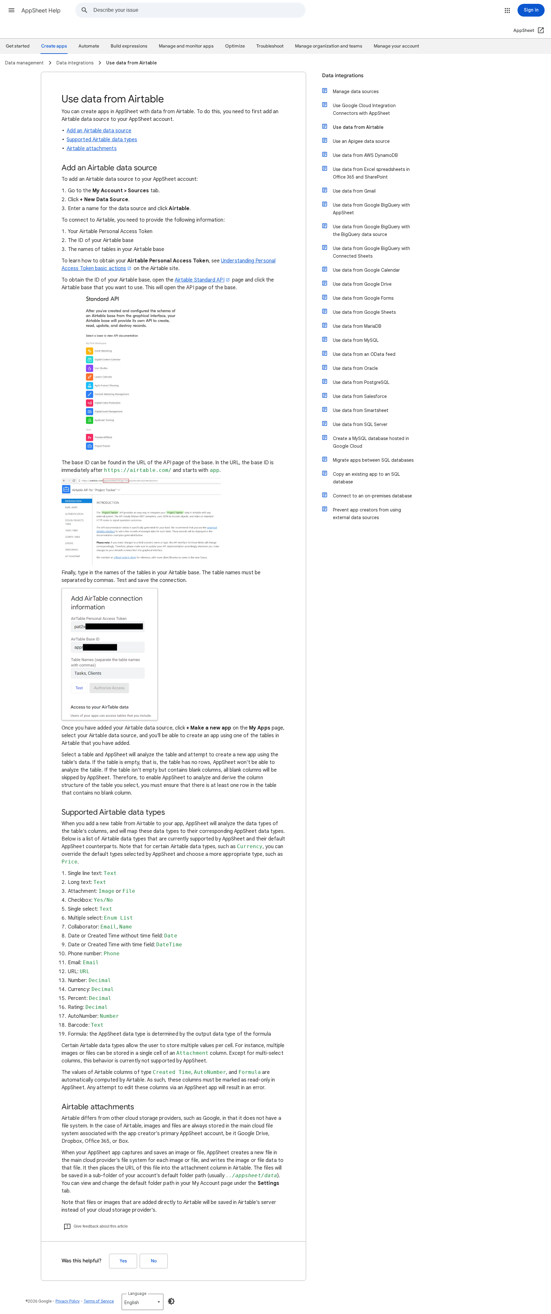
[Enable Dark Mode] (171, 1301)
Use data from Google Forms (363, 298)
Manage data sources (355, 91)
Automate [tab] (88, 46)
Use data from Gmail (354, 191)
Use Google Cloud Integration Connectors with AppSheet (364, 109)
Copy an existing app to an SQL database (366, 478)
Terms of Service (99, 1301)
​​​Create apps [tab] (54, 46)
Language (137, 1293)
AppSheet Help (41, 10)
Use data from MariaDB (357, 326)
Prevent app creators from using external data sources (367, 513)
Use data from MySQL (355, 340)
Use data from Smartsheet (360, 410)
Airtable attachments (92, 148)
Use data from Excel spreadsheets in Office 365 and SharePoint (371, 173)
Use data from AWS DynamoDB (365, 155)
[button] (11, 10)
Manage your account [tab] (396, 46)
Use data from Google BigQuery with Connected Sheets (371, 252)
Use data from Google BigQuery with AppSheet (371, 209)
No (154, 1261)
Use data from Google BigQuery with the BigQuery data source (371, 230)
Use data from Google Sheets (364, 312)
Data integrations (343, 75)
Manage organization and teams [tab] (328, 46)
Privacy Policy (67, 1301)
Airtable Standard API (199, 280)
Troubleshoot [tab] (269, 46)
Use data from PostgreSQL (361, 382)
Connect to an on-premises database (372, 496)
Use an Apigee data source (361, 141)
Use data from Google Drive (362, 284)
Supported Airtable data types (102, 139)
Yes (123, 1261)
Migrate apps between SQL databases (373, 460)
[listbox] (142, 1302)
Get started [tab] (18, 46)
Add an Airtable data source (99, 131)
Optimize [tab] (235, 46)
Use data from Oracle (355, 368)
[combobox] (199, 10)
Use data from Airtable (358, 127)
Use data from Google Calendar (366, 270)
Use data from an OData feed (364, 354)
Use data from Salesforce (360, 396)
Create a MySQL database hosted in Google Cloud (371, 442)
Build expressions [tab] (129, 46)
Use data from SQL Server (360, 424)
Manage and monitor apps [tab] (186, 46)
